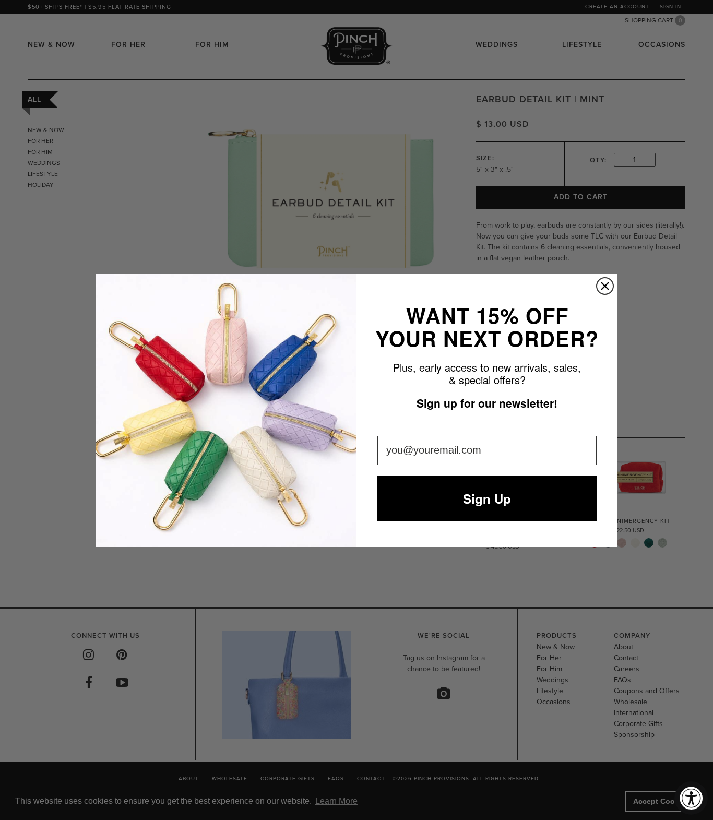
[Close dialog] (605, 286)
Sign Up (487, 498)
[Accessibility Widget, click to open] (691, 798)
